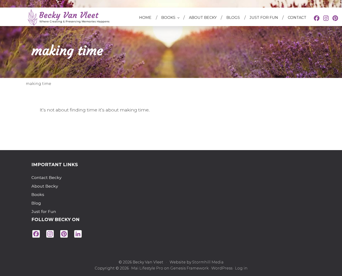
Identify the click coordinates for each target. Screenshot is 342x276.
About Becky (42, 186)
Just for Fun (42, 211)
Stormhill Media (208, 262)
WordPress (221, 268)
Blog (36, 203)
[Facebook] (316, 18)
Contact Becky (42, 177)
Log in (241, 268)
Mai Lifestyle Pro (147, 268)
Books (37, 194)
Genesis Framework (189, 268)
